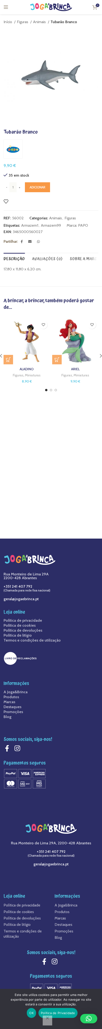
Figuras (23, 22)
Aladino (27, 369)
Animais (40, 22)
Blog (7, 717)
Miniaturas (33, 375)
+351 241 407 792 (18, 586)
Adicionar (37, 187)
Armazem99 (51, 225)
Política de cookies (20, 625)
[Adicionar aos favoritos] (6, 201)
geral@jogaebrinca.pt (21, 599)
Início (8, 22)
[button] (57, 359)
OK (31, 1013)
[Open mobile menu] (6, 7)
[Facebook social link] (23, 241)
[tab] (14, 258)
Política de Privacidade (58, 1013)
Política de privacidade (23, 620)
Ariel (75, 369)
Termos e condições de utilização (32, 640)
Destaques (12, 707)
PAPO (83, 225)
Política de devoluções (23, 630)
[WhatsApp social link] (40, 241)
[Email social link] (31, 241)
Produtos (11, 697)
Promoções (13, 712)
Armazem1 (29, 225)
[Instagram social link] (18, 748)
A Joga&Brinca (16, 692)
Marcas (9, 702)
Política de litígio (18, 635)
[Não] (47, 1020)
